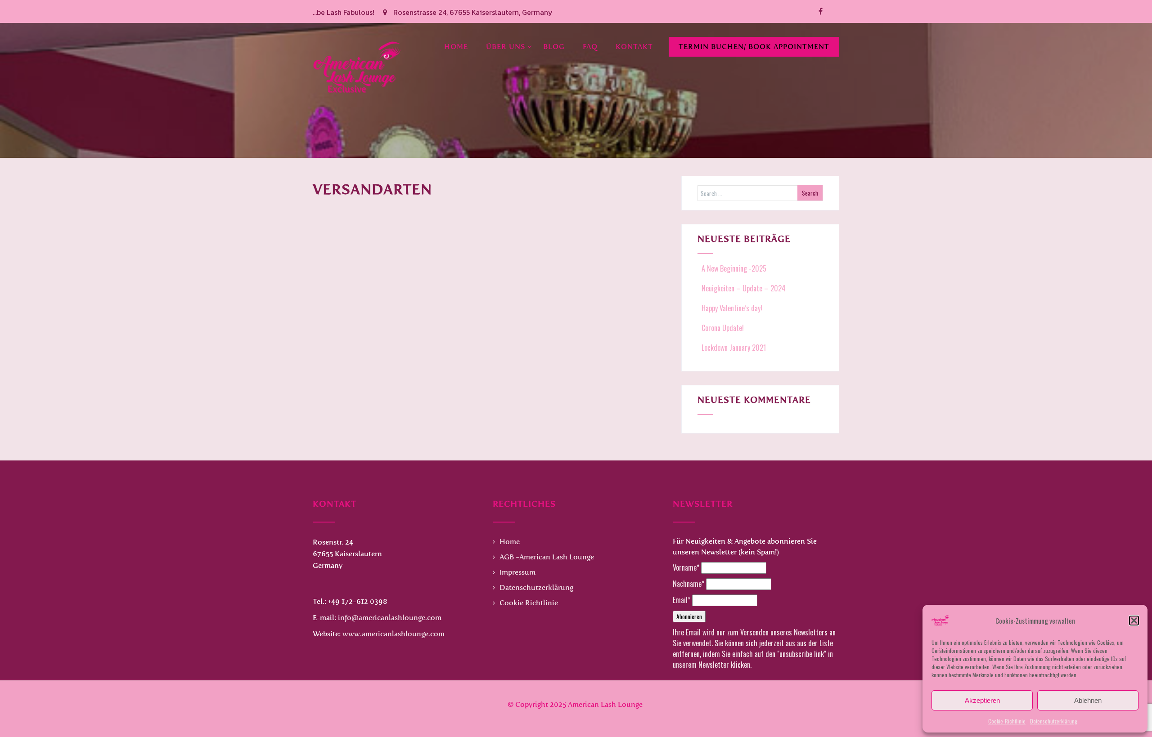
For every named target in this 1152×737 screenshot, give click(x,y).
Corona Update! (723, 327)
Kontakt (634, 46)
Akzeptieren (982, 700)
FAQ (590, 46)
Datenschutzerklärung (1053, 721)
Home (456, 46)
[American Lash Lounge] (358, 28)
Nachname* (688, 583)
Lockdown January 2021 (734, 347)
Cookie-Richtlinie (1007, 721)
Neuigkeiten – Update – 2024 (744, 288)
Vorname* (686, 567)
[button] (1134, 620)
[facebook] (820, 11)
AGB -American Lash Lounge (547, 557)
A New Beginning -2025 (734, 268)
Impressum (518, 572)
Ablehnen (1088, 700)
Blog (554, 46)
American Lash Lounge (605, 704)
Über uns (505, 46)
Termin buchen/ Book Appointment (754, 46)
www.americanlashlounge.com (393, 634)
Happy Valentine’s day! (732, 308)
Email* (681, 599)
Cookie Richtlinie (529, 603)
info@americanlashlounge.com (389, 617)
